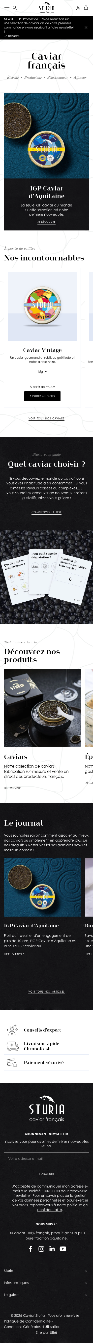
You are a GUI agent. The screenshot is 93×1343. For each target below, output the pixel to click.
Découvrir (12, 788)
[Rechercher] (15, 8)
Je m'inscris (12, 36)
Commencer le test (46, 512)
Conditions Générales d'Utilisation (32, 1327)
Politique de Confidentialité (27, 1321)
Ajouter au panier (42, 396)
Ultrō (53, 1332)
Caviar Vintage (42, 350)
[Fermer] (86, 27)
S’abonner (46, 1173)
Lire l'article (14, 954)
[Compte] (78, 8)
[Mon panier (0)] (86, 8)
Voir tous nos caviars (46, 418)
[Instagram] (41, 1249)
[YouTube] (63, 1249)
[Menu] (7, 8)
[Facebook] (30, 1249)
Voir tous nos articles (46, 991)
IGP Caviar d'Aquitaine (31, 926)
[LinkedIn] (52, 1249)
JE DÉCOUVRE (46, 221)
